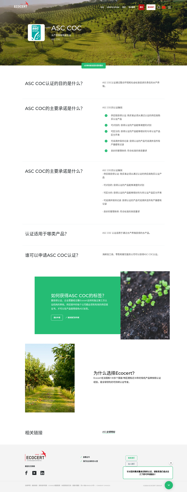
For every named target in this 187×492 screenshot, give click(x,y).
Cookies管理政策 (54, 485)
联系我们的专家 (73, 318)
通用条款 (34, 485)
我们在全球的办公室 (90, 461)
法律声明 (28, 485)
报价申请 (57, 318)
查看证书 (86, 457)
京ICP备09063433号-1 (88, 485)
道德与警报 (75, 485)
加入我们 (131, 464)
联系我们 (131, 458)
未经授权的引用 (66, 485)
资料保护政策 (43, 485)
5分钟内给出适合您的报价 (93, 66)
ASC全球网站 (108, 431)
